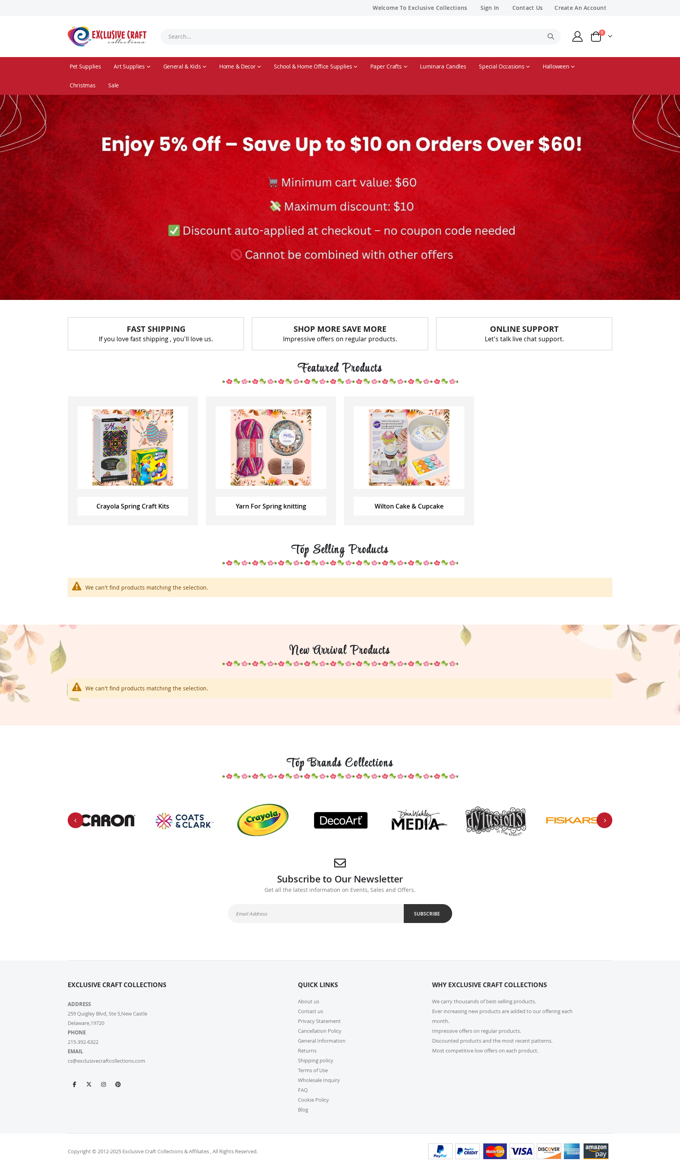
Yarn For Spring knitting (271, 506)
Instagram (103, 1084)
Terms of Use (313, 1070)
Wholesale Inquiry (319, 1080)
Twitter (89, 1084)
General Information (322, 1040)
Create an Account (580, 7)
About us (308, 1001)
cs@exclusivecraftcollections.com (106, 1060)
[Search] (551, 36)
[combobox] (360, 36)
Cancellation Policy (320, 1030)
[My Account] (578, 36)
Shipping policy (315, 1060)
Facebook (74, 1084)
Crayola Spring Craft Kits (132, 506)
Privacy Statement (319, 1021)
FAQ (303, 1089)
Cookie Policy (313, 1099)
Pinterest (118, 1084)
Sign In (489, 7)
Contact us (310, 1011)
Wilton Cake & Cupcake (409, 506)
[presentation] (75, 820)
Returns (307, 1050)
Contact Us (527, 7)
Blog (303, 1109)
